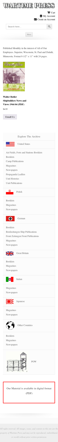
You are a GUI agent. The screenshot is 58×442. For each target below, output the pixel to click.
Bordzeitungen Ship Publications (21, 231)
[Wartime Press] (29, 6)
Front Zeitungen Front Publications (22, 236)
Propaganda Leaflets (15, 174)
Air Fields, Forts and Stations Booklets (24, 152)
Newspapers (12, 169)
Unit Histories (12, 178)
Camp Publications (15, 161)
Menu (29, 34)
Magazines (11, 165)
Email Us (10, 116)
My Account (49, 15)
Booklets (10, 156)
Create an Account (46, 19)
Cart (52, 12)
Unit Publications (14, 183)
